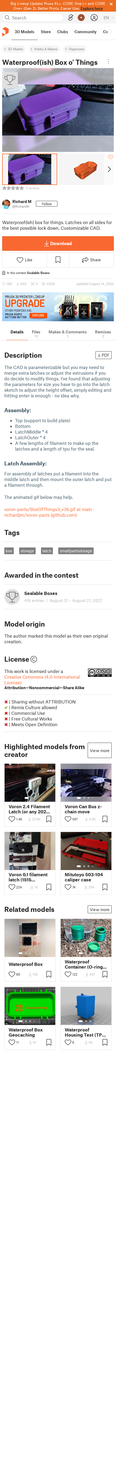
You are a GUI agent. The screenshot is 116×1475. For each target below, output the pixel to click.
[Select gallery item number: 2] (32, 798)
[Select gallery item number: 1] (27, 798)
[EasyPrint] (71, 17)
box (9, 550)
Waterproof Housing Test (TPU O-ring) (85, 1032)
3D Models (15, 49)
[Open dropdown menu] (108, 61)
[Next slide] (109, 169)
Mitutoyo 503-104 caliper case (84, 877)
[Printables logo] (5, 31)
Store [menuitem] (46, 31)
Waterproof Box (26, 964)
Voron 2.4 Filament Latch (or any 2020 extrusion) (29, 809)
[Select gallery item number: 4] (93, 798)
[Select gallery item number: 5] (38, 953)
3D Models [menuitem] (24, 31)
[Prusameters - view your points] (81, 17)
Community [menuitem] (85, 31)
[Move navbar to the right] (110, 31)
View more (100, 750)
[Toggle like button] (12, 819)
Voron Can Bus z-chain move (83, 809)
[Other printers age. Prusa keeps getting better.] (58, 306)
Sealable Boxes (38, 273)
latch (47, 550)
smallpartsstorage (76, 550)
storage (27, 550)
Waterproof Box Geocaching (26, 1032)
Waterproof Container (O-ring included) (84, 964)
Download (61, 243)
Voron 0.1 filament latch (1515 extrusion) (28, 877)
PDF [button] (106, 355)
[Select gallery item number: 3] (88, 798)
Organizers (76, 49)
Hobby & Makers (46, 49)
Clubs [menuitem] (62, 31)
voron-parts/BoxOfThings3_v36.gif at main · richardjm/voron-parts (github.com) (49, 511)
